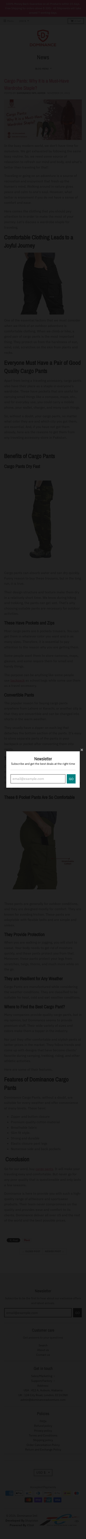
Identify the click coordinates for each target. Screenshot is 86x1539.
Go (71, 779)
